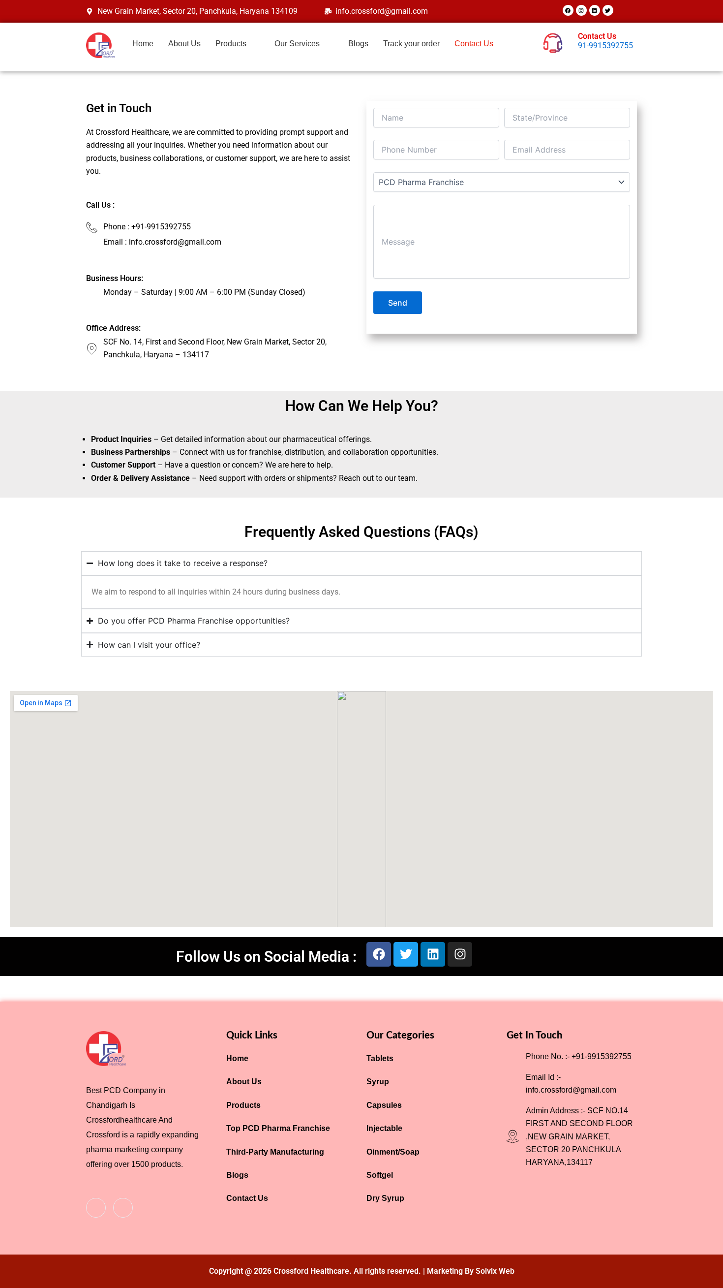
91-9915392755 (605, 45)
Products (230, 43)
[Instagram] (123, 1208)
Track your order (411, 43)
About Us (184, 43)
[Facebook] (96, 1208)
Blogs (358, 43)
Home (142, 43)
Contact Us (473, 43)
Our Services (297, 43)
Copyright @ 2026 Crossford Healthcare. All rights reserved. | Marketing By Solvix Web (361, 1271)
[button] (238, 43)
